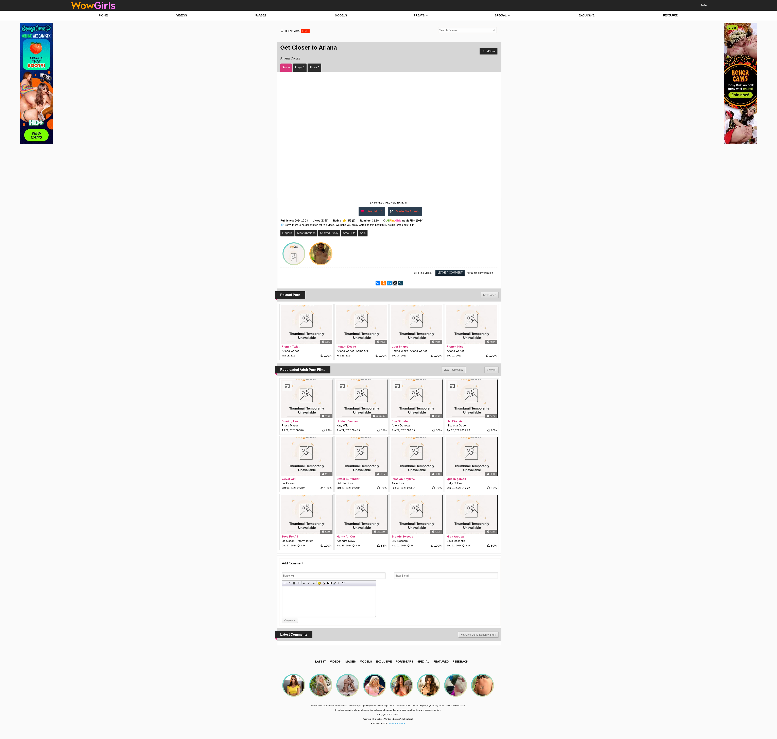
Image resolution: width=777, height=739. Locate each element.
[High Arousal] (472, 514)
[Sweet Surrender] (361, 456)
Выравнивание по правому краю (313, 583)
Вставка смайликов (319, 583)
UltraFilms (489, 51)
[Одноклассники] (383, 283)
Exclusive (384, 661)
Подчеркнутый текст (294, 583)
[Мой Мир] (389, 283)
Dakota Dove (345, 483)
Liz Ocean (288, 483)
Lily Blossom (400, 540)
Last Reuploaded (453, 369)
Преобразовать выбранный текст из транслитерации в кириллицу (338, 583)
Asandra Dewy (346, 540)
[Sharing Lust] (306, 399)
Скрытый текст (329, 583)
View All (491, 369)
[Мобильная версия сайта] (281, 30)
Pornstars (404, 661)
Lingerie (287, 232)
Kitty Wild (342, 425)
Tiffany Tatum (304, 540)
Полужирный (284, 583)
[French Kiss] (472, 324)
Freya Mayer (290, 425)
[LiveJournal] (400, 283)
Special (423, 661)
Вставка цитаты (334, 583)
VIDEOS (335, 661)
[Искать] (494, 30)
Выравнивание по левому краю (304, 583)
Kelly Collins (454, 483)
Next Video (489, 295)
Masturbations (306, 232)
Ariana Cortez (290, 58)
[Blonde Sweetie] (417, 514)
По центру (309, 583)
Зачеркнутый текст (298, 583)
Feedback (460, 661)
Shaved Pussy (329, 232)
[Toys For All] (306, 514)
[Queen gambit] (472, 456)
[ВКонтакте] (378, 283)
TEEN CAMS (296, 31)
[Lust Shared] (417, 324)
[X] (395, 283)
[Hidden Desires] (361, 399)
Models (366, 661)
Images (350, 661)
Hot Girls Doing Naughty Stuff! (478, 634)
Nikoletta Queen (457, 425)
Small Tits (349, 232)
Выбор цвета (324, 583)
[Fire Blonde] (417, 399)
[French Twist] (306, 324)
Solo (363, 232)
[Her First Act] (472, 399)
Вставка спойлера (343, 583)
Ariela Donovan (401, 425)
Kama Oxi (362, 350)
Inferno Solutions (397, 723)
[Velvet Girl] (306, 456)
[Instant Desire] (361, 324)
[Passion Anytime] (417, 456)
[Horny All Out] (361, 514)
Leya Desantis (456, 540)
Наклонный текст (289, 583)
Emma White (400, 350)
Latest (320, 661)
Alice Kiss (398, 483)
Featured (441, 661)
